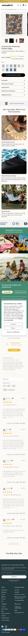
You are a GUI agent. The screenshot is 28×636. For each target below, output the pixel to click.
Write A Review (14, 350)
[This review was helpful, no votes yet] (21, 423)
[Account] (20, 5)
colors (13, 386)
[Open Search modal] (18, 5)
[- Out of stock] (3, 66)
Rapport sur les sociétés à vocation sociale (20, 597)
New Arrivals (4, 590)
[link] (2, 627)
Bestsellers (3, 592)
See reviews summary (17, 58)
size (4, 386)
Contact (3, 606)
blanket (5, 389)
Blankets (3, 596)
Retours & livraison (5, 613)
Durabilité (17, 592)
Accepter (13, 324)
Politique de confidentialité (13, 319)
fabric (8, 386)
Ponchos (3, 599)
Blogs (16, 610)
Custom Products (5, 620)
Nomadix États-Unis (19, 612)
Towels (3, 594)
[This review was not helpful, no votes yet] (23, 423)
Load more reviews (14, 544)
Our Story (17, 590)
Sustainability (7, 292)
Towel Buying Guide (19, 600)
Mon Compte (4, 609)
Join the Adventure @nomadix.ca (14, 232)
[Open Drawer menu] (26, 5)
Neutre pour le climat (19, 594)
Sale (2, 601)
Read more (11, 417)
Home (2, 9)
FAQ (2, 611)
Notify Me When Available (14, 75)
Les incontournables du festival (10, 9)
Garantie (3, 615)
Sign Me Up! (14, 576)
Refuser (13, 328)
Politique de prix (5, 618)
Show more (11, 390)
